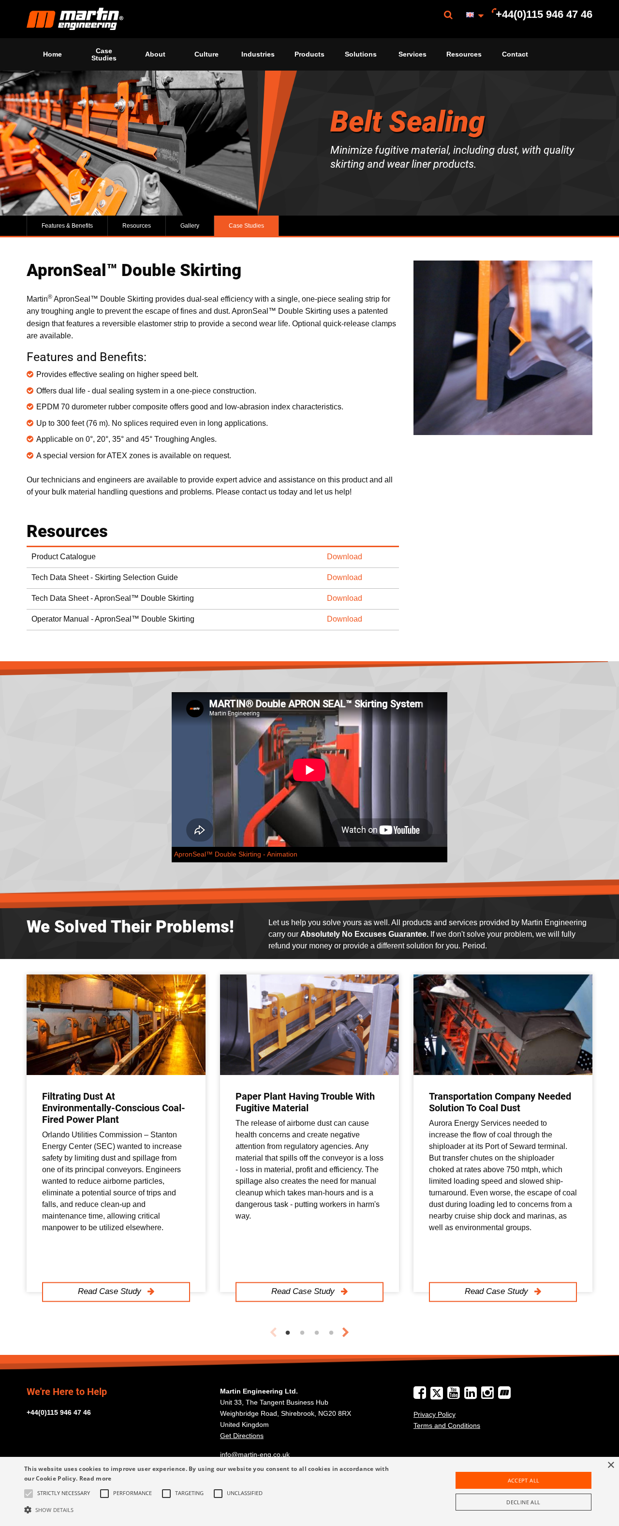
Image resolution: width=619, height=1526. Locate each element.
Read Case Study (111, 1291)
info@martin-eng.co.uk (255, 1454)
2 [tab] (302, 1333)
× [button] (610, 1465)
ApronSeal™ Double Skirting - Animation (235, 854)
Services (412, 54)
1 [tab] (288, 1333)
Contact (515, 54)
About (155, 54)
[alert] (309, 1491)
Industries (258, 54)
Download (344, 556)
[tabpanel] (116, 1133)
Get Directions (242, 1435)
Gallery (189, 225)
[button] (209, 1509)
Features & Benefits (67, 225)
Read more (95, 1478)
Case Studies (104, 54)
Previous (273, 1332)
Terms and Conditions (446, 1425)
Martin (75, 19)
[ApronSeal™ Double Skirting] (502, 348)
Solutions (361, 54)
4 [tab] (331, 1333)
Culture (206, 54)
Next (346, 1332)
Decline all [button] (523, 1502)
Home (52, 54)
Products (309, 54)
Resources (464, 54)
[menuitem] (75, 19)
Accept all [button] (524, 1480)
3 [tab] (317, 1333)
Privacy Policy (434, 1414)
